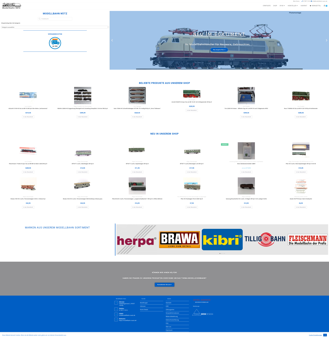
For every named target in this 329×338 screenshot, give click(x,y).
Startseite (168, 303)
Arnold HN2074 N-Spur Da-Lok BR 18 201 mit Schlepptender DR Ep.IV (192, 102)
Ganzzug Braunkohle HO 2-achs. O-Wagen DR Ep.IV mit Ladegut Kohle (246, 199)
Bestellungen (144, 303)
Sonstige (201, 196)
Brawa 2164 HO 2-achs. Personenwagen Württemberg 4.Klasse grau (82, 199)
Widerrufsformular (202, 301)
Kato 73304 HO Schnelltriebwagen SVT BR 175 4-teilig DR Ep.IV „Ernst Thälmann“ (137, 108)
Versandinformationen (172, 313)
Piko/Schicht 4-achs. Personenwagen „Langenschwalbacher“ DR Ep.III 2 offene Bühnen (137, 199)
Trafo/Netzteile (260, 161)
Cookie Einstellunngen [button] (315, 335)
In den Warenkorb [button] (28, 116)
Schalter (305, 196)
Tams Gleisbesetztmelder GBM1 (246, 163)
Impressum (169, 330)
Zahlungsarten (170, 309)
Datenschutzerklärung (172, 320)
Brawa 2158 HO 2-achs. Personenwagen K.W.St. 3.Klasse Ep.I (28, 199)
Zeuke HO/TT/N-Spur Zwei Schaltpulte (301, 199)
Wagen (75, 106)
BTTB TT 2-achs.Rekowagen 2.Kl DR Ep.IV (191, 163)
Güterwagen (248, 196)
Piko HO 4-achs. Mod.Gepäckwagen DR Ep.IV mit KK (301, 163)
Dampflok (29, 106)
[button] (112, 40)
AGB (167, 306)
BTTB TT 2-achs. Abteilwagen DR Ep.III (83, 163)
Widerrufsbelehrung (172, 316)
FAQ (167, 323)
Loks (26, 106)
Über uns (168, 326)
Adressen (143, 306)
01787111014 (307, 1)
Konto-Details (144, 309)
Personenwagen (88, 106)
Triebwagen (138, 106)
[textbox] (55, 27)
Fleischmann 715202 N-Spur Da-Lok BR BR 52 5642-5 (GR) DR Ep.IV (28, 163)
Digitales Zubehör (243, 161)
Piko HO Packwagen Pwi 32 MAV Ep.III (192, 199)
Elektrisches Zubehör (251, 161)
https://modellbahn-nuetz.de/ (128, 320)
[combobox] (55, 27)
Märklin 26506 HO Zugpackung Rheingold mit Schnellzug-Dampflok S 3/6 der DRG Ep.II (82, 108)
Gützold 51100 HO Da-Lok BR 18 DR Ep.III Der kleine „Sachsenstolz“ (28, 108)
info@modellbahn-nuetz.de (319, 1)
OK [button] (325, 335)
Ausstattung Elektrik (234, 161)
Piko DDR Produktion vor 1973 (306, 161)
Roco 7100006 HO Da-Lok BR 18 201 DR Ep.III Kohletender (301, 108)
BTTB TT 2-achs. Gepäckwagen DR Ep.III (137, 163)
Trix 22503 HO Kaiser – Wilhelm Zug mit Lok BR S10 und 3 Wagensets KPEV (246, 108)
